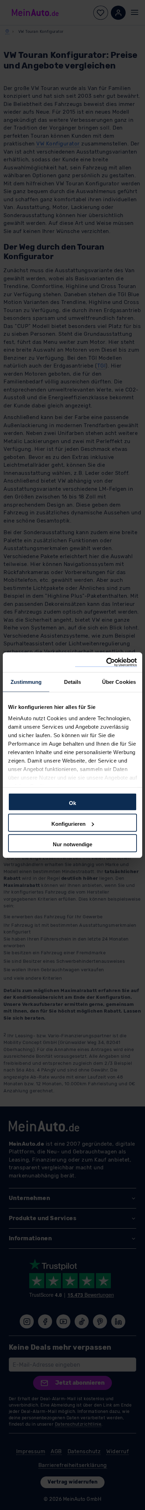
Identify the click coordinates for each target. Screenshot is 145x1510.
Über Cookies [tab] (119, 682)
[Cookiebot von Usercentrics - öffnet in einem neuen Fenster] (106, 662)
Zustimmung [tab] (26, 682)
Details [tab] (72, 682)
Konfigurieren (68, 823)
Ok (72, 803)
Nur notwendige (72, 844)
